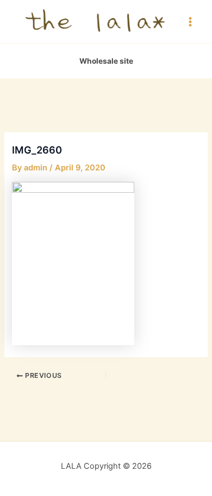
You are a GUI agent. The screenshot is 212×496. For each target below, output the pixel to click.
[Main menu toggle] (190, 21)
